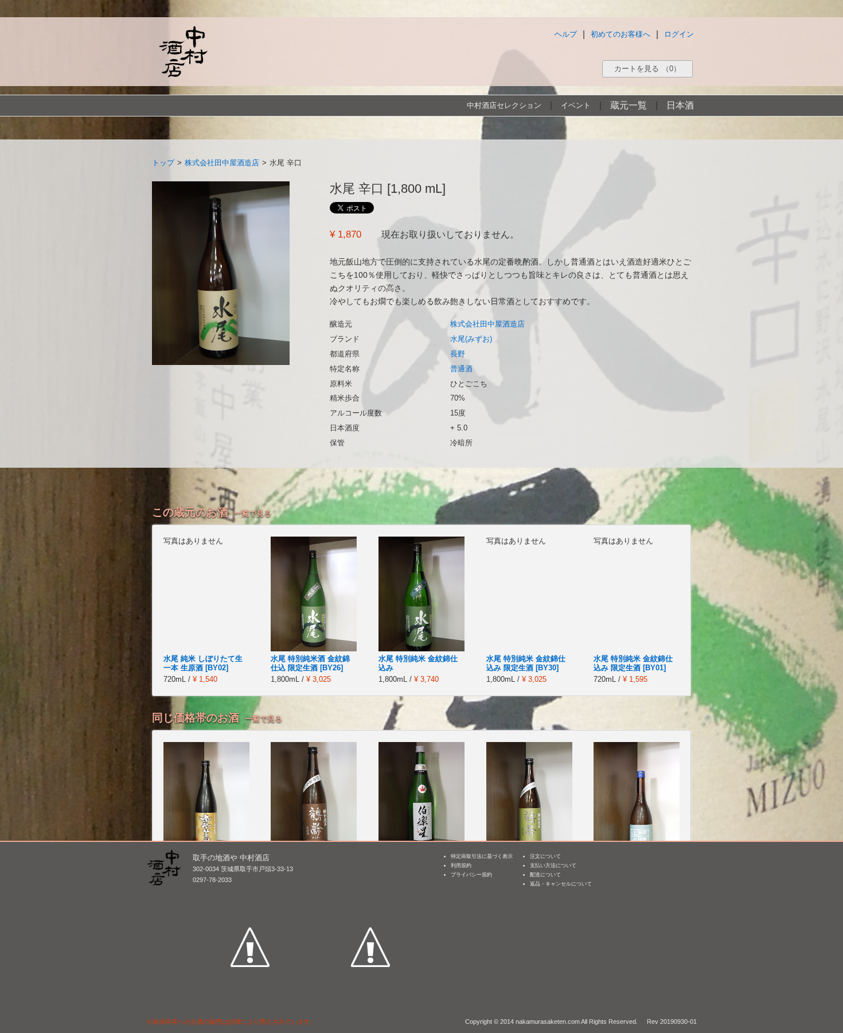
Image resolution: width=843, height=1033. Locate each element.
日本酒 (680, 105)
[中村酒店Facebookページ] (250, 894)
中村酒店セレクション (504, 105)
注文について (545, 856)
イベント (576, 105)
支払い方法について (553, 865)
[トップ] (183, 51)
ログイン (679, 34)
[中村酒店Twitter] (370, 894)
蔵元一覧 (628, 105)
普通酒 (461, 368)
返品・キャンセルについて (561, 884)
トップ (163, 162)
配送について (545, 874)
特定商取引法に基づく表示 (482, 856)
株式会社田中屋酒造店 (222, 162)
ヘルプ (566, 34)
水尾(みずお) (471, 339)
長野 (457, 353)
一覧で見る (252, 513)
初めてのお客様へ (620, 34)
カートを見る (647, 68)
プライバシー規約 (471, 874)
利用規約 (461, 865)
